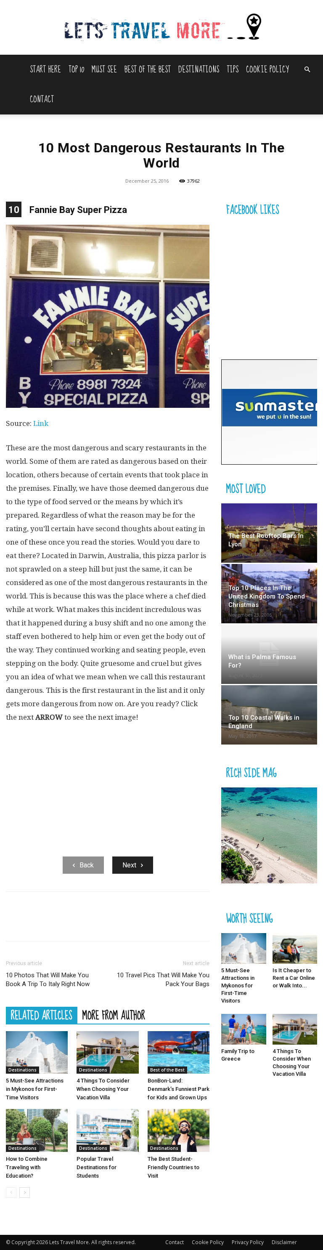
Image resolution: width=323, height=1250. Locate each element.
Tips (232, 69)
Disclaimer (284, 1242)
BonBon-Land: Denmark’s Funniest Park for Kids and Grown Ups (178, 1089)
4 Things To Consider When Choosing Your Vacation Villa (103, 1089)
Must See (104, 69)
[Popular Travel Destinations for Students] (107, 1130)
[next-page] (24, 1192)
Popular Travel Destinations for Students (96, 1167)
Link (40, 423)
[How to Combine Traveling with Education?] (37, 1130)
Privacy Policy (248, 1242)
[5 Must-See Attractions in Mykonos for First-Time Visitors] (37, 1052)
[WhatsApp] (72, 923)
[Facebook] (14, 923)
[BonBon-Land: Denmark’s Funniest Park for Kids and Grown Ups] (178, 1052)
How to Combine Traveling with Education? (27, 1167)
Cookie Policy (267, 69)
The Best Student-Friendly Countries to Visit (173, 1167)
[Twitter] (33, 923)
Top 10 (76, 69)
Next (129, 865)
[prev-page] (11, 1192)
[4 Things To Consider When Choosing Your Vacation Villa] (107, 1052)
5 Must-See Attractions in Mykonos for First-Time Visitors (35, 1089)
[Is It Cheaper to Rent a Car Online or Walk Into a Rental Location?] (295, 948)
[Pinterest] (53, 923)
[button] (307, 70)
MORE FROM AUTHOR (113, 1015)
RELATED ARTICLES (41, 1015)
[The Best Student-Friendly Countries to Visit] (178, 1130)
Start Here (45, 69)
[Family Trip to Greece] (243, 1029)
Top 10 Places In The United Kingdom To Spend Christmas (266, 596)
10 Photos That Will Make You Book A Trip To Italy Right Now (48, 979)
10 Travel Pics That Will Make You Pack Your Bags (163, 979)
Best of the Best (147, 69)
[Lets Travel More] (161, 28)
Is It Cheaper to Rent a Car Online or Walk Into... (294, 978)
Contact (42, 99)
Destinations (198, 69)
